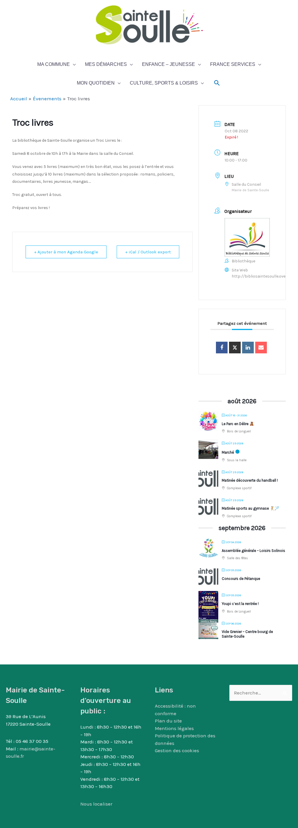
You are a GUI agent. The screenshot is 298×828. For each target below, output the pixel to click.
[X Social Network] (235, 347)
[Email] (261, 347)
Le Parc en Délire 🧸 (238, 424)
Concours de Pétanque (241, 578)
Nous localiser (96, 804)
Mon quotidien (96, 82)
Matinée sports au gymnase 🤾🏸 (250, 508)
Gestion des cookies (177, 750)
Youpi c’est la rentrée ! (240, 603)
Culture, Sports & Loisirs (164, 82)
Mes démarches (106, 64)
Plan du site (168, 721)
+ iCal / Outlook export (148, 252)
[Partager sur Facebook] (222, 347)
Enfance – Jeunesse (168, 64)
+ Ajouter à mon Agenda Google (66, 252)
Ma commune (53, 64)
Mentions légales (174, 728)
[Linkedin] (248, 347)
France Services (232, 64)
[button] (217, 83)
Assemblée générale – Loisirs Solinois (253, 550)
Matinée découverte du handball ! (250, 480)
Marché (228, 452)
